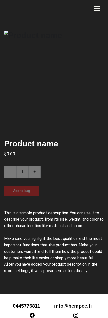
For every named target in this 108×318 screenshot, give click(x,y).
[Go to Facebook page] (35, 315)
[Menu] (97, 8)
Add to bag (21, 191)
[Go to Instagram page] (75, 315)
